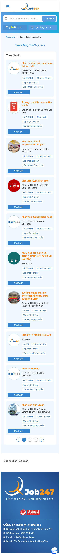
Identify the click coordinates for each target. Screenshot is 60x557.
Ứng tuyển (18, 92)
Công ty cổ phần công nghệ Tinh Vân (35, 150)
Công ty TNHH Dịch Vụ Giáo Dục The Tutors (35, 186)
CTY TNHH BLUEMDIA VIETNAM (33, 222)
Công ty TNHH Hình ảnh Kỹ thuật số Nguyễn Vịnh (35, 304)
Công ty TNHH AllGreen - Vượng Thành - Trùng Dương (36, 410)
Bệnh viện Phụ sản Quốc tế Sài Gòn (37, 111)
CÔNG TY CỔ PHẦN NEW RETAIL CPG (34, 71)
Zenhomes (27, 263)
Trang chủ (10, 37)
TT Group (26, 339)
